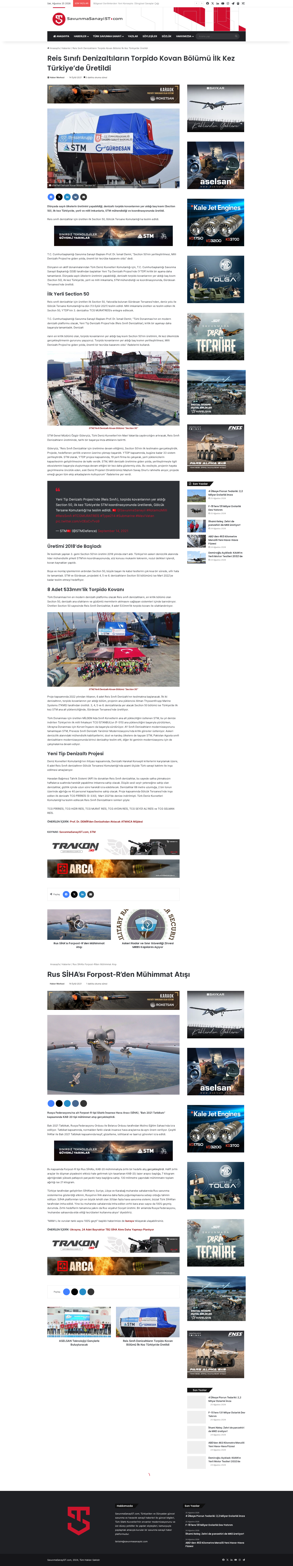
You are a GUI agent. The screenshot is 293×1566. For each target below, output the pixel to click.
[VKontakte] (75, 197)
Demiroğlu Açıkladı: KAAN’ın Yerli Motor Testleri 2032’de (225, 554)
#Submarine (125, 516)
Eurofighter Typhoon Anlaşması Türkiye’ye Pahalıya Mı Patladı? (128, 3)
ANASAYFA (62, 36)
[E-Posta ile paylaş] (83, 197)
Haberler (66, 48)
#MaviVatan (145, 516)
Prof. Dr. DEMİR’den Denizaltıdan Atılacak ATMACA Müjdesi (106, 821)
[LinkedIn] (67, 197)
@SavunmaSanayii (131, 510)
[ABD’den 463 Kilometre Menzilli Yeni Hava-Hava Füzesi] (196, 541)
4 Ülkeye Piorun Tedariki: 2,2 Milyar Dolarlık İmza (225, 493)
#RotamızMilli (156, 510)
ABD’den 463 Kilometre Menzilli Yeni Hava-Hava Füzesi (223, 540)
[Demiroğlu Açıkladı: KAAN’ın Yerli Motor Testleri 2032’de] (196, 557)
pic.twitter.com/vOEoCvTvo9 (78, 521)
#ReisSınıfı (64, 516)
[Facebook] (51, 197)
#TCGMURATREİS (86, 516)
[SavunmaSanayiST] (146, 19)
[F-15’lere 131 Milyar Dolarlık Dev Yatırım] (196, 511)
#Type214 (107, 516)
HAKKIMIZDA (183, 36)
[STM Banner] (113, 238)
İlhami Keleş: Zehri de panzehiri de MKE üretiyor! (224, 523)
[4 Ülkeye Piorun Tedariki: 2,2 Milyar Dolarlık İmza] (196, 496)
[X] (59, 197)
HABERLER (80, 36)
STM (93, 832)
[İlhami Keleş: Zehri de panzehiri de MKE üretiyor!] (196, 526)
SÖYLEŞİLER (150, 36)
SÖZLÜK (166, 36)
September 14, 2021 (113, 531)
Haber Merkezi (57, 77)
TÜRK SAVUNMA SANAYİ (107, 36)
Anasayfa (54, 48)
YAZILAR (133, 36)
